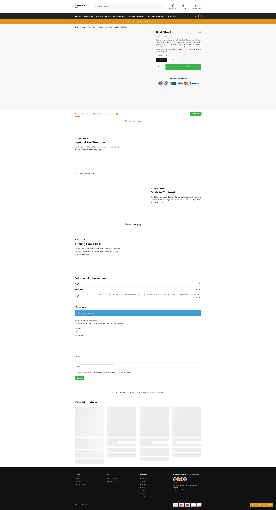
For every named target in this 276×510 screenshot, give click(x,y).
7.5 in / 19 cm (174, 59)
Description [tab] (86, 114)
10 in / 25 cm (171, 294)
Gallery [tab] (77, 114)
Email (77, 367)
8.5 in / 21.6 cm (152, 294)
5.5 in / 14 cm (161, 59)
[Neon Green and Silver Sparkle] (200, 32)
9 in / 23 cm (162, 294)
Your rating (79, 328)
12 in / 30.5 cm (182, 294)
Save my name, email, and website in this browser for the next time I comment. (104, 372)
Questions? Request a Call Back (261, 505)
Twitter (142, 481)
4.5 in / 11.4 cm (108, 294)
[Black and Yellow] (198, 32)
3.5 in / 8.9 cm (97, 294)
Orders (78, 481)
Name (77, 357)
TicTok (142, 496)
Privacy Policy (81, 484)
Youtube (143, 490)
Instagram (143, 484)
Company (79, 478)
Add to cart (183, 67)
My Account (172, 8)
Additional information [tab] (99, 114)
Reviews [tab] (113, 114)
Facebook (143, 478)
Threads (143, 493)
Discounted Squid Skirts (87, 27)
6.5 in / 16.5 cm (130, 294)
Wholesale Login (196, 8)
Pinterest (143, 487)
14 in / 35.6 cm (193, 294)
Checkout (184, 8)
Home (76, 27)
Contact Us (111, 481)
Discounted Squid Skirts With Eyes (108, 27)
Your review (79, 335)
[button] (197, 16)
